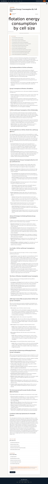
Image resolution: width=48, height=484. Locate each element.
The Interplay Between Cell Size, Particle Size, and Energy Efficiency (20, 42)
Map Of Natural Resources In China (15, 458)
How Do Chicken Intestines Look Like (15, 449)
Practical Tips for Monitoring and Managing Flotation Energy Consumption (21, 51)
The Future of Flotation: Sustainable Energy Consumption (19, 48)
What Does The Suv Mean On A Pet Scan (15, 460)
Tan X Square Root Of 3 (13, 456)
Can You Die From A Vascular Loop (14, 442)
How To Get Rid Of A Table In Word (14, 463)
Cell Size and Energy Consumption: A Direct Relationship (19, 40)
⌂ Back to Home (13, 472)
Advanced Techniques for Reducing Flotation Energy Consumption (20, 45)
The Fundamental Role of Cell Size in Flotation (17, 37)
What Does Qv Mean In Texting (14, 444)
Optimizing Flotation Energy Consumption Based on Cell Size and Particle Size (21, 43)
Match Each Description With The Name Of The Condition (18, 447)
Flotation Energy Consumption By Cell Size (23, 467)
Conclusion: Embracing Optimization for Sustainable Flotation (19, 54)
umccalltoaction (4, 1)
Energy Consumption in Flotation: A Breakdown (17, 39)
